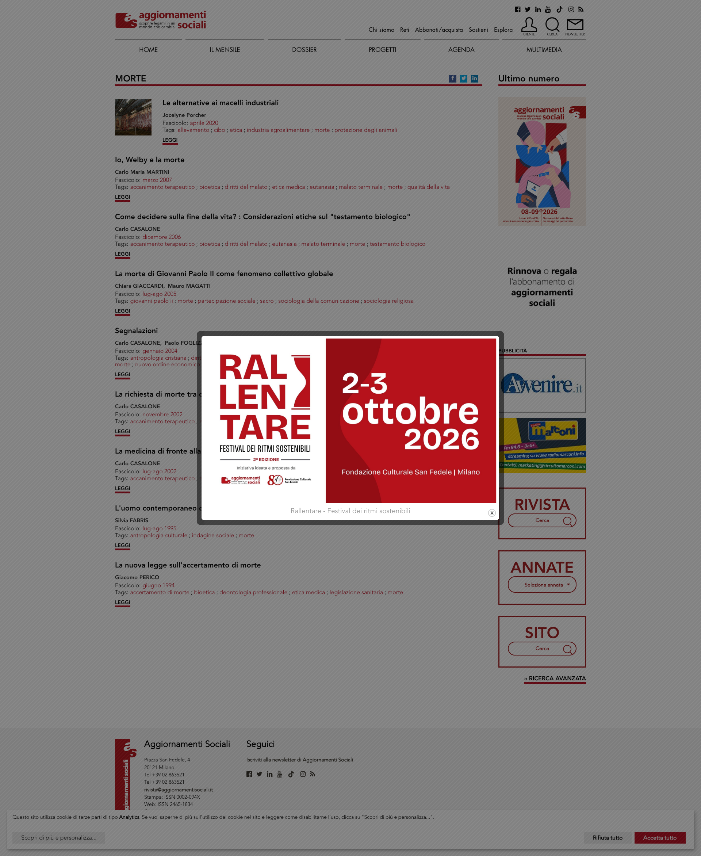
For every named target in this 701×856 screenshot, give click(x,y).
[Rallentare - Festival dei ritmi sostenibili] (350, 420)
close (492, 512)
